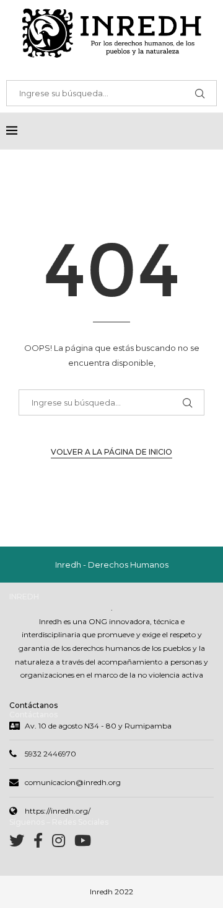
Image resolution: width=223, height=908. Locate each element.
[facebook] (42, 843)
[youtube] (82, 843)
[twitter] (21, 843)
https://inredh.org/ (57, 810)
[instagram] (63, 843)
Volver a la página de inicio (111, 451)
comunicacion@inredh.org (73, 782)
